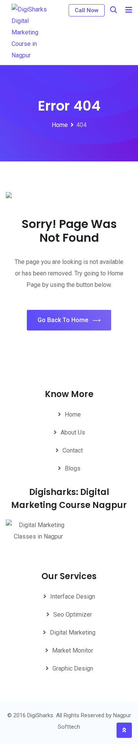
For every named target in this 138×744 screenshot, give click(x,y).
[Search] (113, 9)
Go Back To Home (63, 320)
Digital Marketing (72, 632)
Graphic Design (73, 668)
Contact (72, 450)
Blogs (72, 468)
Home (73, 414)
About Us (73, 432)
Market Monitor (72, 650)
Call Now (87, 10)
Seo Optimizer (72, 614)
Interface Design (72, 596)
